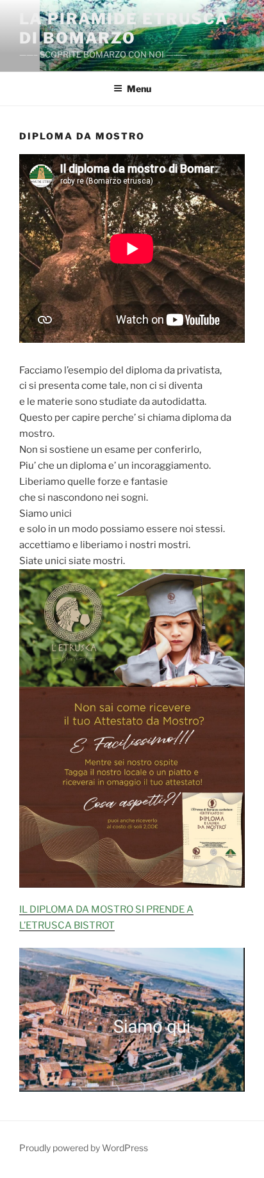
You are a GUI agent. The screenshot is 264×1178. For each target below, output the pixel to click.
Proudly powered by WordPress (83, 1147)
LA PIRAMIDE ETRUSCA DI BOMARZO (123, 28)
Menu (139, 88)
